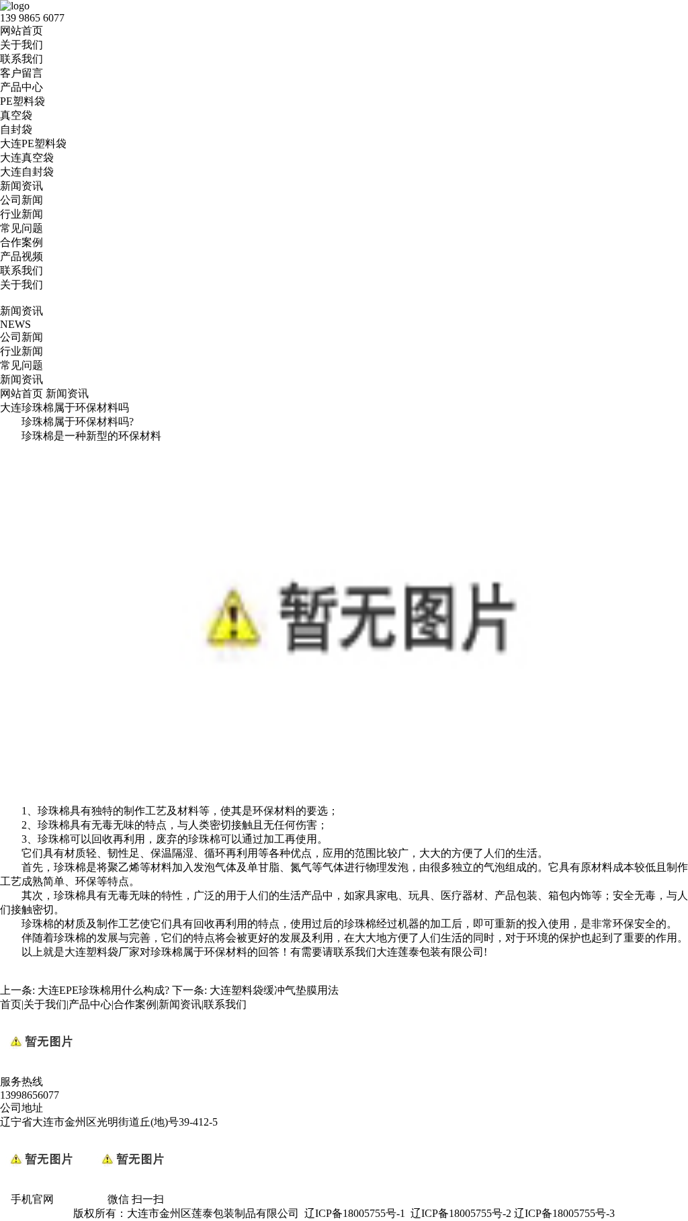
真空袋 (16, 115)
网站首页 (21, 30)
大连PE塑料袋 (33, 143)
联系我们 (21, 59)
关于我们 (21, 44)
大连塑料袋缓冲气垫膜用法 (274, 990)
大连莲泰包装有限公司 (430, 952)
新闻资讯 (21, 186)
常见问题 (21, 228)
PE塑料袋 (22, 101)
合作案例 (21, 242)
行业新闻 (21, 214)
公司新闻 (21, 200)
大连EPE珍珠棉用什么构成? (103, 990)
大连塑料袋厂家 (102, 952)
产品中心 (21, 87)
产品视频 (21, 256)
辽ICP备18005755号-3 (564, 1213)
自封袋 (16, 129)
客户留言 (21, 73)
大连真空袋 (27, 157)
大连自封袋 (27, 171)
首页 (11, 1004)
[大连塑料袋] (354, 798)
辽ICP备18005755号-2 (461, 1213)
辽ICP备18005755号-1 (354, 1213)
